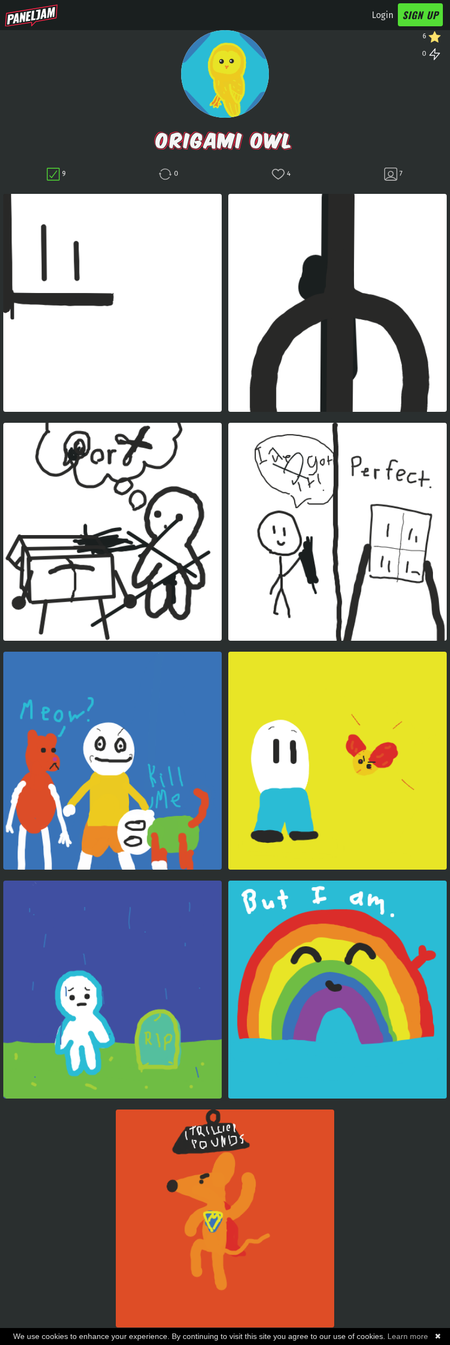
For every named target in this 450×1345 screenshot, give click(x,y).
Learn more (407, 1336)
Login (382, 15)
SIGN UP (420, 15)
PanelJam (31, 15)
